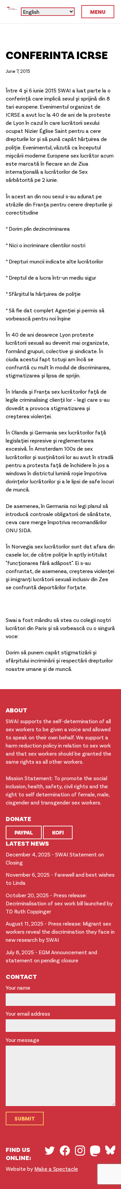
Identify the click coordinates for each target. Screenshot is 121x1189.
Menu (98, 11)
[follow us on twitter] (50, 1150)
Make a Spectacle (56, 1168)
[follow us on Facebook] (65, 1150)
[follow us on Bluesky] (110, 1149)
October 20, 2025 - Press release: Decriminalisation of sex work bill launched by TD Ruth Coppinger (59, 903)
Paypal (23, 832)
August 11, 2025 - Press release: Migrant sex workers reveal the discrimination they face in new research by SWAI (60, 931)
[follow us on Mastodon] (95, 1150)
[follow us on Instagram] (80, 1150)
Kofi (58, 832)
